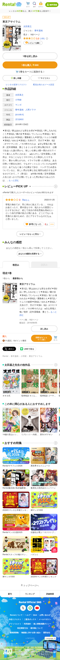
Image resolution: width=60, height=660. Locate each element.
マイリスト (45, 78)
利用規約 (27, 623)
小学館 (18, 99)
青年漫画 (38, 30)
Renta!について (16, 615)
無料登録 (53, 4)
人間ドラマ (30, 109)
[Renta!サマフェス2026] (18, 4)
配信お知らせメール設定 (43, 84)
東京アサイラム (27, 283)
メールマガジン (45, 619)
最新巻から (18, 278)
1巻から (6, 278)
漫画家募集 (14, 632)
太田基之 (27, 26)
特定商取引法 (22, 628)
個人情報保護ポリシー (42, 623)
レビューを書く (34, 43)
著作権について (36, 628)
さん (25, 199)
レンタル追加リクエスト (16, 84)
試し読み (44, 328)
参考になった (35, 223)
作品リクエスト (15, 619)
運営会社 (46, 632)
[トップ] (9, 4)
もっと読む (14, 180)
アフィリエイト (15, 623)
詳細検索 (50, 593)
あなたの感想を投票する (29, 253)
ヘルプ (27, 615)
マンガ (18, 104)
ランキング (30, 593)
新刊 (10, 593)
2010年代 (19, 114)
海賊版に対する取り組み (31, 632)
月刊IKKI (19, 119)
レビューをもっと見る (29, 233)
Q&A (35, 615)
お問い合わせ (45, 615)
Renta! (5, 356)
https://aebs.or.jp (20, 656)
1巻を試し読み (30, 56)
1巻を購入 (30, 65)
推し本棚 (17, 78)
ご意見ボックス (30, 619)
